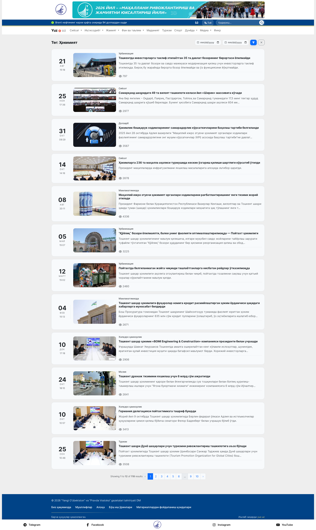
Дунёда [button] (190, 30)
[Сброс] (261, 42)
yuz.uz (261, 517)
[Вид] (197, 23)
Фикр (217, 30)
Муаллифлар (83, 507)
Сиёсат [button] (75, 30)
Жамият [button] (111, 30)
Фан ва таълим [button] (132, 30)
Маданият (153, 30)
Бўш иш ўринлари (120, 507)
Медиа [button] (204, 30)
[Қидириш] (261, 22)
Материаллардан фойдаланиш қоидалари (163, 507)
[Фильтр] (253, 42)
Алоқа (100, 507)
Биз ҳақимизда (61, 507)
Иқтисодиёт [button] (93, 30)
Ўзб (209, 22)
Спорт (178, 30)
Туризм (167, 30)
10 (197, 476)
